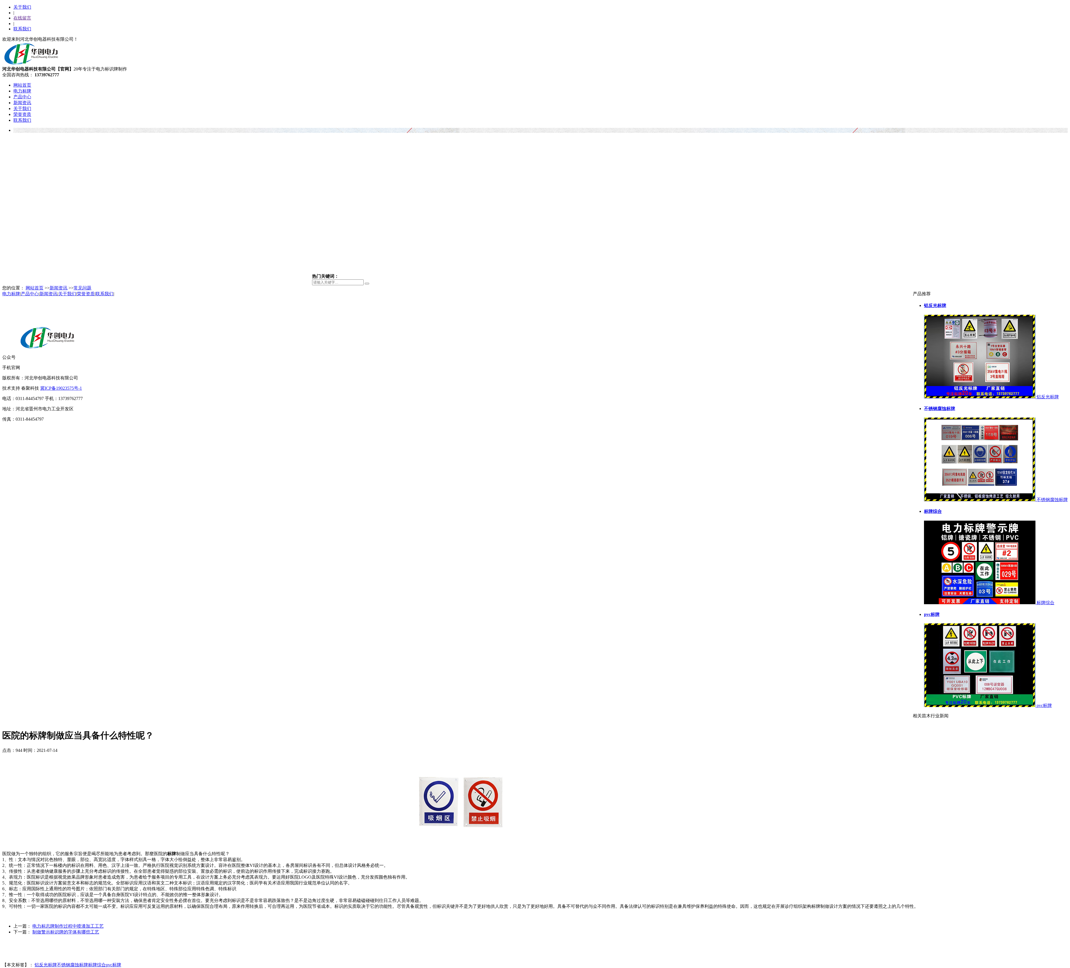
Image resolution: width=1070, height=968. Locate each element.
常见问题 (82, 288)
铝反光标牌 (46, 964)
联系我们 (22, 28)
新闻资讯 (22, 102)
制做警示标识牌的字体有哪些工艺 (65, 932)
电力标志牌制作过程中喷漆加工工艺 (68, 926)
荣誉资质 (22, 114)
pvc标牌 (113, 964)
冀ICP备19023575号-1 (61, 388)
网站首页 (22, 85)
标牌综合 (97, 964)
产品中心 (22, 96)
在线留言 (22, 18)
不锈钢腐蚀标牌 (72, 964)
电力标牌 (22, 91)
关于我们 (22, 7)
